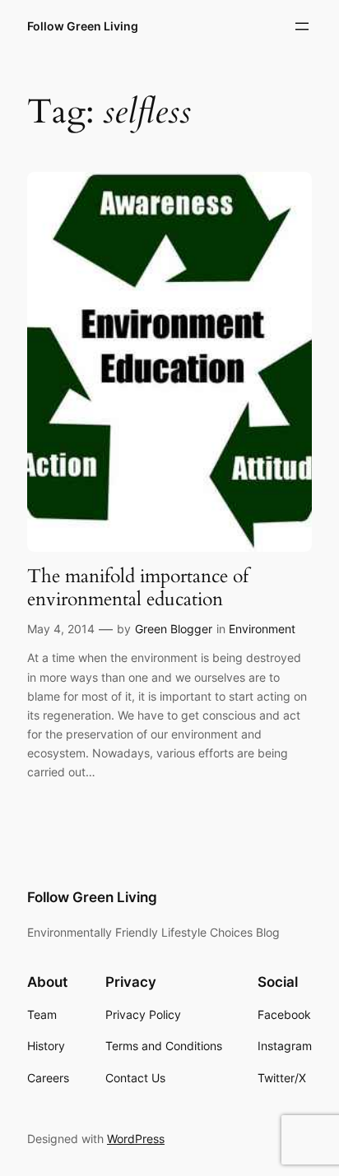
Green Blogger (173, 629)
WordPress (136, 1139)
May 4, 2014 (61, 629)
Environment (262, 629)
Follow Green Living (82, 26)
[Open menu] (302, 26)
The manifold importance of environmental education (137, 587)
